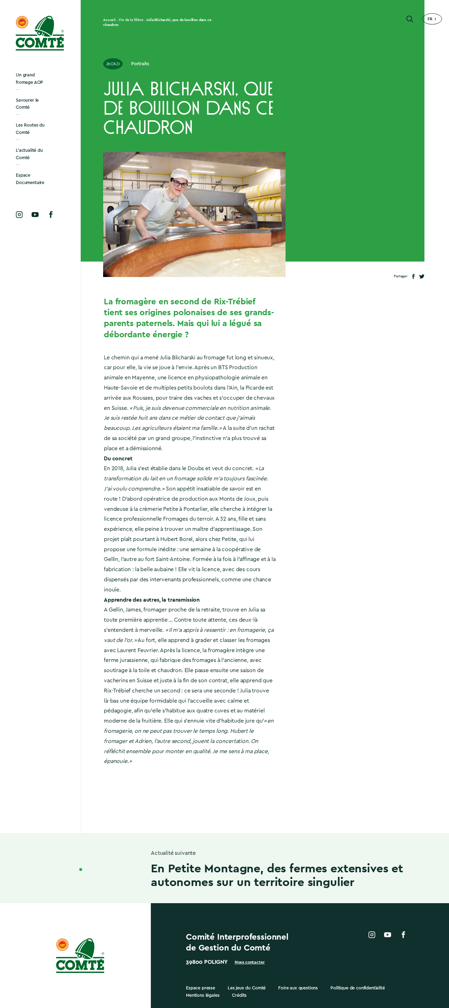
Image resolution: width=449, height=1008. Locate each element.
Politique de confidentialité (357, 988)
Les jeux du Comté (247, 988)
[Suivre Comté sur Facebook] (50, 214)
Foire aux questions (298, 988)
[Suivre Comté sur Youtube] (35, 214)
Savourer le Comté (27, 104)
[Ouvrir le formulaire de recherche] (409, 19)
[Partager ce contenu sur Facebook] (413, 276)
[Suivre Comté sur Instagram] (19, 214)
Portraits (140, 63)
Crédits (239, 995)
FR (430, 19)
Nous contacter (250, 962)
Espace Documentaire (30, 179)
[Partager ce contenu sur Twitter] (421, 276)
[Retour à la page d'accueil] (40, 33)
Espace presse (200, 988)
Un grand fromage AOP (29, 78)
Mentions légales (202, 995)
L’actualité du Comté (29, 154)
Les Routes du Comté (30, 129)
